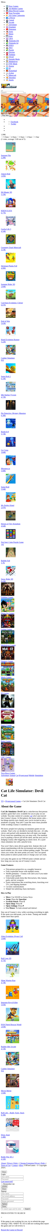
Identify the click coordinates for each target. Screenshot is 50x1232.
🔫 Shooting (11, 78)
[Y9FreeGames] (9, 88)
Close (4, 1172)
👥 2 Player (10, 18)
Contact (15, 1165)
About (3, 1163)
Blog (21, 1165)
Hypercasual (23, 775)
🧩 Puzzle (10, 50)
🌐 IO (8, 68)
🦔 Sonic (9, 32)
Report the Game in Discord (12, 1230)
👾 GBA (9, 38)
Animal (12, 775)
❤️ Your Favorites (13, 13)
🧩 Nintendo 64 (12, 43)
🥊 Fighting (10, 55)
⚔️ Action (10, 73)
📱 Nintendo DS (12, 41)
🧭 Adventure (11, 25)
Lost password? (7, 1181)
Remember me (9, 1184)
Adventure (5, 775)
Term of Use (6, 1165)
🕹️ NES (9, 48)
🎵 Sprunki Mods (13, 59)
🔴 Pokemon (11, 29)
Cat (17, 775)
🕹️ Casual (10, 20)
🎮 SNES (10, 45)
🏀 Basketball (11, 71)
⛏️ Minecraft (11, 75)
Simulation (39, 775)
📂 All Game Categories (15, 15)
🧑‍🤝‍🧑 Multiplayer (12, 61)
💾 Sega (9, 36)
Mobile (31, 775)
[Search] (2, 90)
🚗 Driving (10, 52)
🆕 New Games (12, 6)
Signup (4, 1204)
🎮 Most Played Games (15, 11)
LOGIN (4, 1186)
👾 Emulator (11, 27)
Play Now (5, 115)
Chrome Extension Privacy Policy (33, 1163)
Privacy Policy (12, 1163)
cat (31, 816)
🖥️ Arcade (10, 22)
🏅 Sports (10, 80)
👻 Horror (10, 66)
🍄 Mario (9, 34)
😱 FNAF (10, 57)
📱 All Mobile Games (14, 9)
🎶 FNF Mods (11, 64)
